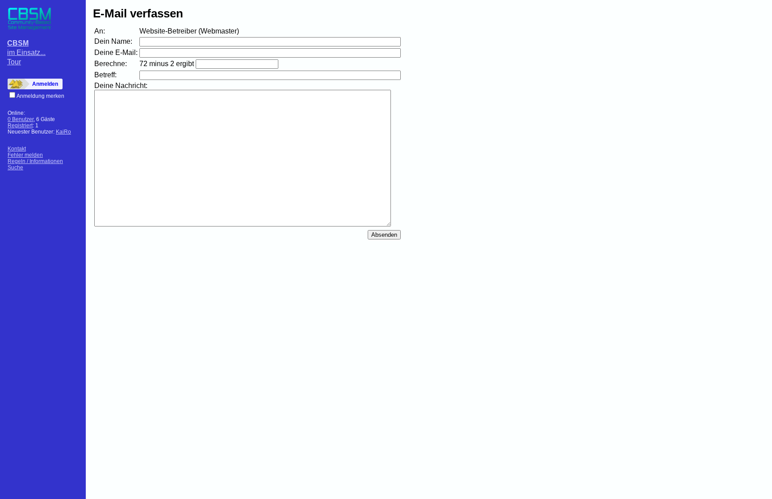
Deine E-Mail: (116, 52)
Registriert (20, 125)
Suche (15, 167)
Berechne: (110, 63)
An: (99, 31)
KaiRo (63, 132)
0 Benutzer (21, 119)
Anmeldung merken (40, 96)
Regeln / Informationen (35, 161)
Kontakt (17, 149)
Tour (14, 62)
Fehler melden (25, 155)
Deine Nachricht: (120, 85)
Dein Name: (113, 41)
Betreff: (105, 75)
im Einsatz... (26, 52)
